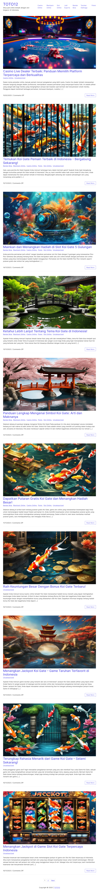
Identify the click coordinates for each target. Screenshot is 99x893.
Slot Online (47, 166)
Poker (94, 5)
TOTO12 (10, 4)
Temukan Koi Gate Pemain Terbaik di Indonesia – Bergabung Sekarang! (47, 161)
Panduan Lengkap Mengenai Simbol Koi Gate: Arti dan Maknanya (42, 415)
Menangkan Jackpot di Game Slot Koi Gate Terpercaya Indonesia (43, 848)
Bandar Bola (7, 166)
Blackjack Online (19, 166)
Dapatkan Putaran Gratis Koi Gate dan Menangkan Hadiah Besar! (45, 500)
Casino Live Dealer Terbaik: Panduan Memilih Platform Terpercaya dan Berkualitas (42, 73)
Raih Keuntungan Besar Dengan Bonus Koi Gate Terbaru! (44, 586)
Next (53, 880)
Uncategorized (20, 78)
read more (90, 95)
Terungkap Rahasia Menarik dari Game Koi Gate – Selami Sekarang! (44, 760)
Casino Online (8, 78)
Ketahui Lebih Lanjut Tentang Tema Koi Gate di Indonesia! (45, 331)
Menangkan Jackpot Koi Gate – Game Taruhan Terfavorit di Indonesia (46, 672)
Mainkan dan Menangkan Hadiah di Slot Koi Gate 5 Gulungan (47, 247)
